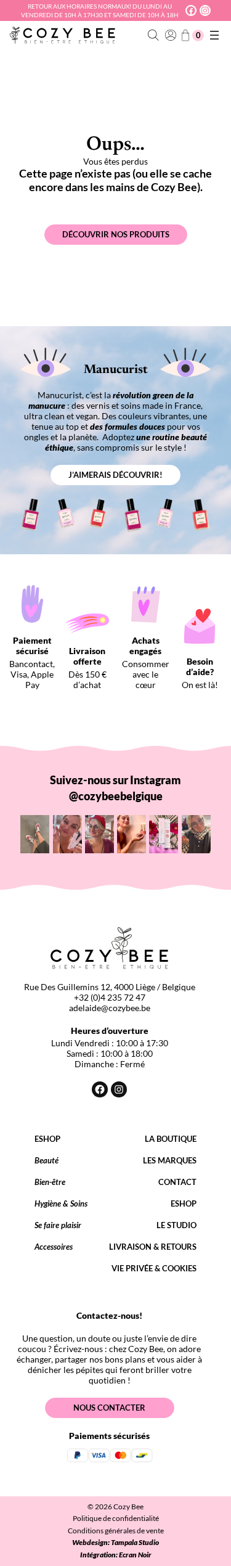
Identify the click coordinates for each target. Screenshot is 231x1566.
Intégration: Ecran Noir (116, 1554)
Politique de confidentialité (116, 1518)
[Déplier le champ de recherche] (153, 35)
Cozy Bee (128, 1506)
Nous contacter (109, 1407)
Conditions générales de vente (116, 1530)
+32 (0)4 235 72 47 (109, 997)
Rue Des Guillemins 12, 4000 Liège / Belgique (109, 987)
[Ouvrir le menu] (214, 35)
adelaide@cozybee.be (109, 1007)
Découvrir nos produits (115, 234)
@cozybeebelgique (116, 796)
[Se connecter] (170, 35)
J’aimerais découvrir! (115, 475)
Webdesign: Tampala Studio (115, 1542)
